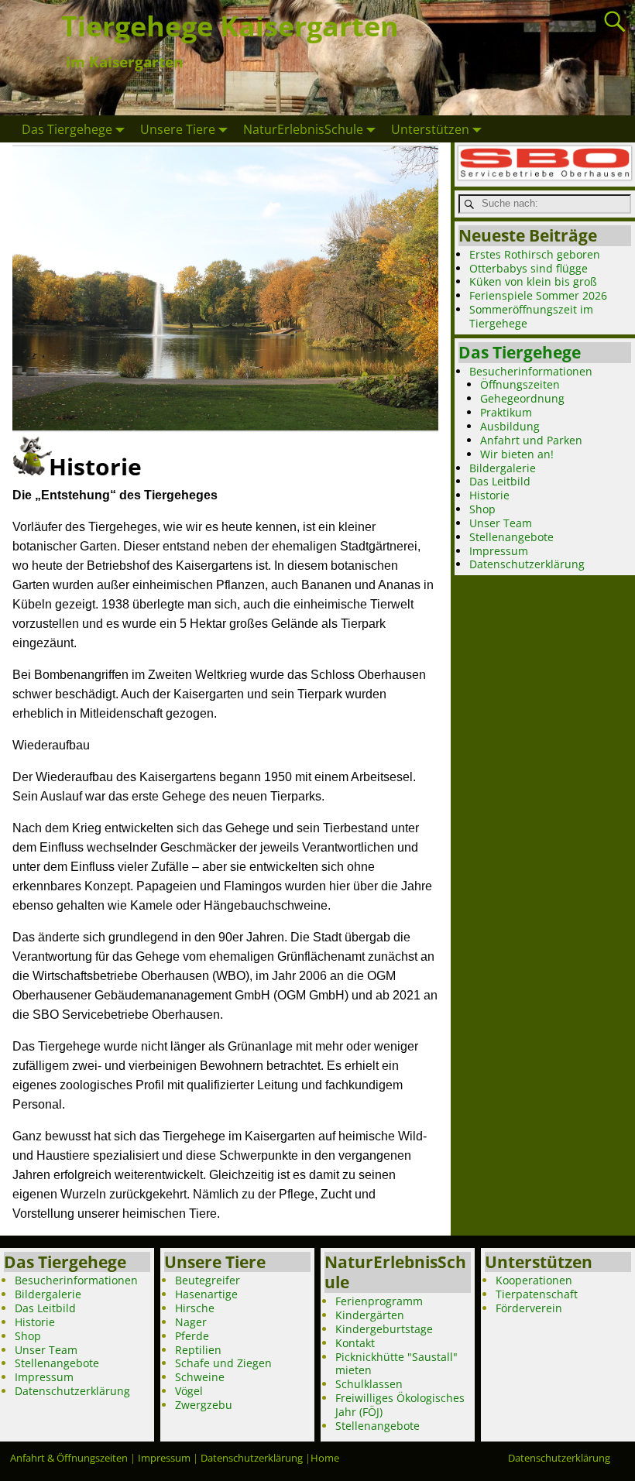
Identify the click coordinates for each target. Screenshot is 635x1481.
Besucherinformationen (530, 371)
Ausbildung (510, 426)
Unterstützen (430, 129)
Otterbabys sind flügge (528, 268)
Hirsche (195, 1308)
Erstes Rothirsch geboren (534, 254)
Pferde (192, 1335)
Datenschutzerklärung (527, 564)
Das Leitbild (499, 481)
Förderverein (529, 1308)
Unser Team (500, 523)
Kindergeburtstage (384, 1329)
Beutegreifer (207, 1280)
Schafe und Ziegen (223, 1363)
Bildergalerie (502, 468)
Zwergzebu (203, 1404)
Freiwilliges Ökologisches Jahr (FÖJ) (400, 1404)
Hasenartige (206, 1294)
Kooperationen (534, 1280)
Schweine (200, 1377)
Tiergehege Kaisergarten (230, 26)
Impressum (498, 550)
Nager (191, 1322)
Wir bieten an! (517, 454)
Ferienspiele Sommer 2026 (538, 295)
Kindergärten (369, 1315)
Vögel (189, 1390)
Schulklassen (369, 1383)
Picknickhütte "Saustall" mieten (396, 1363)
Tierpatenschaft (537, 1294)
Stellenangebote (511, 537)
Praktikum (506, 412)
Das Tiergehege (67, 129)
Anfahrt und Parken (531, 440)
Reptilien (198, 1349)
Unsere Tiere (177, 129)
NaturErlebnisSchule (303, 129)
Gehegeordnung (522, 398)
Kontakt (355, 1342)
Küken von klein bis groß (533, 281)
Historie (489, 495)
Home (325, 1458)
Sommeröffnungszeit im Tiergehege (531, 316)
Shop (482, 509)
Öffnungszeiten (520, 384)
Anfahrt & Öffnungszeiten (69, 1458)
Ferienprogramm (379, 1301)
